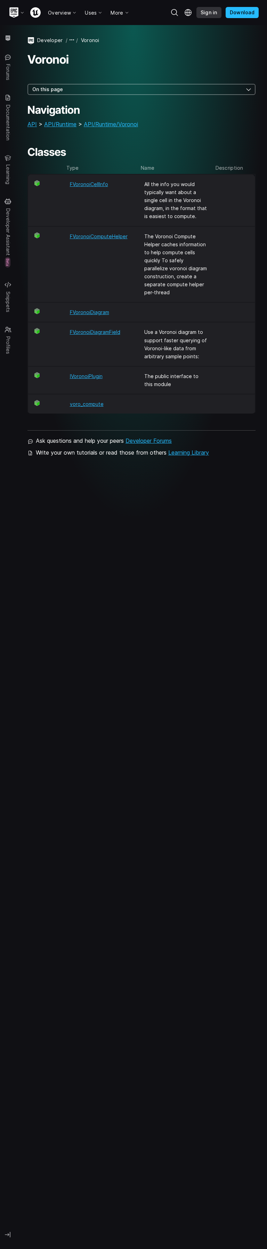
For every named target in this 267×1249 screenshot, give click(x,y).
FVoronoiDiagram (89, 312)
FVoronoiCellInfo (89, 184)
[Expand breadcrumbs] (72, 40)
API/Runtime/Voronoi (111, 124)
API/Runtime (60, 124)
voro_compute (87, 404)
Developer (50, 40)
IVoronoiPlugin (86, 376)
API (32, 124)
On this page (47, 89)
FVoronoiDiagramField (95, 332)
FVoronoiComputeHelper (99, 236)
